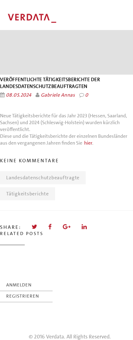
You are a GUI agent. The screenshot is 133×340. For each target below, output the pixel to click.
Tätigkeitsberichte (27, 193)
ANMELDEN (19, 285)
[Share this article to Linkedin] (85, 227)
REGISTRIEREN (22, 296)
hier (88, 143)
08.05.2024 (19, 95)
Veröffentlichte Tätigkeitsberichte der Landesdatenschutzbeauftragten (50, 82)
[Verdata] (46, 18)
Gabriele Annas (58, 95)
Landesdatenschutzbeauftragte (42, 177)
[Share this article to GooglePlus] (67, 227)
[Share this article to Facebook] (50, 227)
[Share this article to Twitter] (35, 227)
